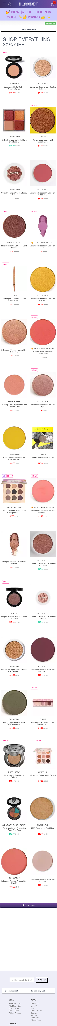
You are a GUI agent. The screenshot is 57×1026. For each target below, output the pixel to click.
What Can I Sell (14, 1003)
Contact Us (35, 1003)
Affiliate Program (15, 1013)
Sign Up (42, 980)
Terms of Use (35, 1017)
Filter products (28, 29)
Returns (34, 1013)
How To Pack (14, 1010)
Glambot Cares (36, 1010)
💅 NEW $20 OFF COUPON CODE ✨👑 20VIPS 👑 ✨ (28, 14)
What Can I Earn (15, 1006)
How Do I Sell (14, 1008)
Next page (29, 905)
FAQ (32, 1008)
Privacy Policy (36, 1020)
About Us (34, 1006)
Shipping (34, 1015)
